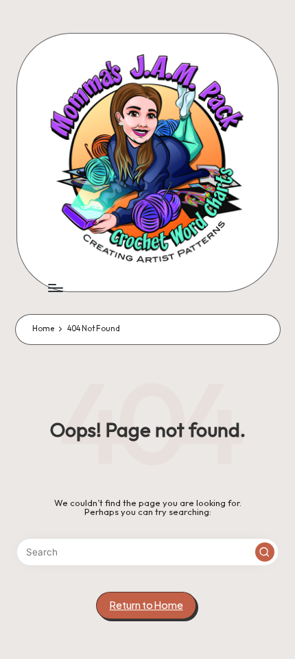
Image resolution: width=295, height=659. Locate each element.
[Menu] (55, 287)
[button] (264, 552)
